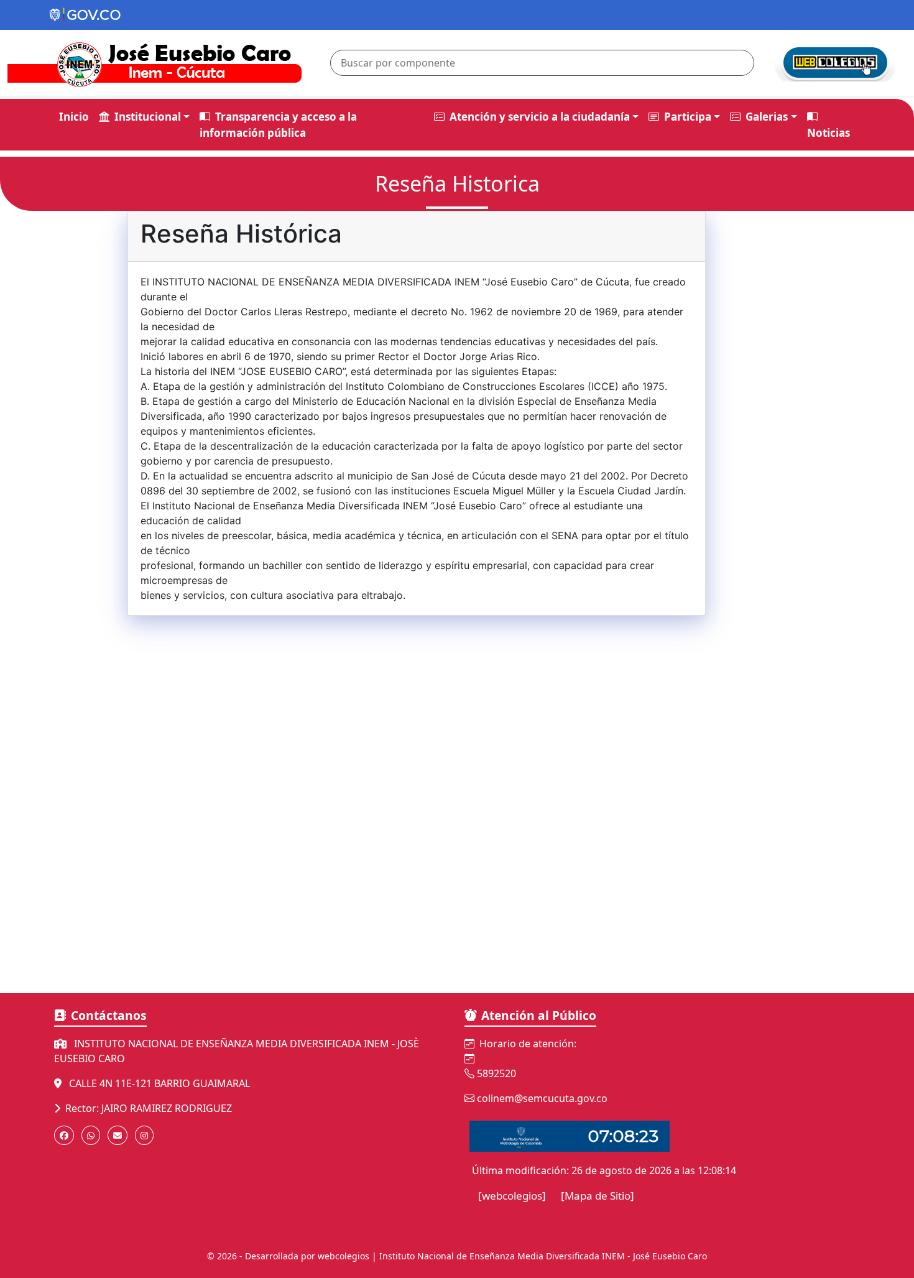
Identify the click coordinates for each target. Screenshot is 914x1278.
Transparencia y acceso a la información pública (278, 124)
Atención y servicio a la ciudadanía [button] (540, 116)
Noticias (828, 133)
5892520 (496, 1073)
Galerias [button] (767, 116)
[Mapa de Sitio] (597, 1195)
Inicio (74, 116)
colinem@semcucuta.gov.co (542, 1098)
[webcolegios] (512, 1195)
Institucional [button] (147, 116)
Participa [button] (687, 116)
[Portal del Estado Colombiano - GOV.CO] (86, 20)
